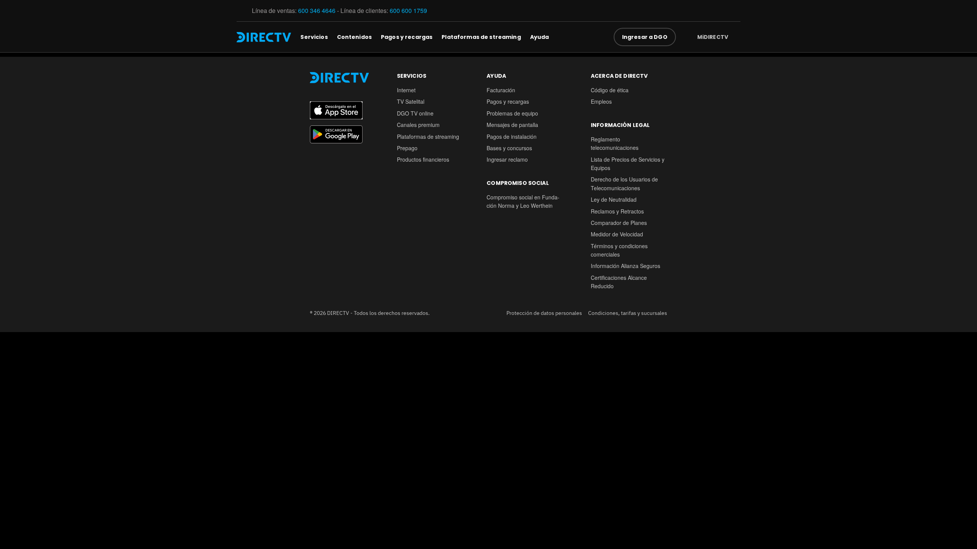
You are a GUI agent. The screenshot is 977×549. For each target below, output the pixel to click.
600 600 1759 (409, 10)
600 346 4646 (316, 10)
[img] (734, 37)
